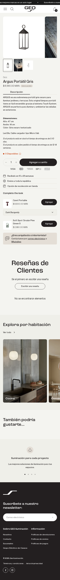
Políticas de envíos (39, 539)
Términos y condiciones (13, 563)
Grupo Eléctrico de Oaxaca (15, 548)
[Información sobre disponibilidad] (20, 154)
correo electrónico (36, 238)
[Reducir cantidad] (6, 162)
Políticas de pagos (39, 543)
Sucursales (8, 543)
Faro (5, 77)
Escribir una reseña (30, 286)
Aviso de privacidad (34, 563)
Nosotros (7, 534)
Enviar (52, 517)
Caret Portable (20, 200)
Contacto (7, 539)
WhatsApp (16, 241)
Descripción (16, 92)
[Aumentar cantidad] (16, 162)
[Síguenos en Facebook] (5, 570)
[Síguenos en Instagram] (12, 570)
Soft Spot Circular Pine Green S (24, 222)
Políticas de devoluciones (43, 534)
